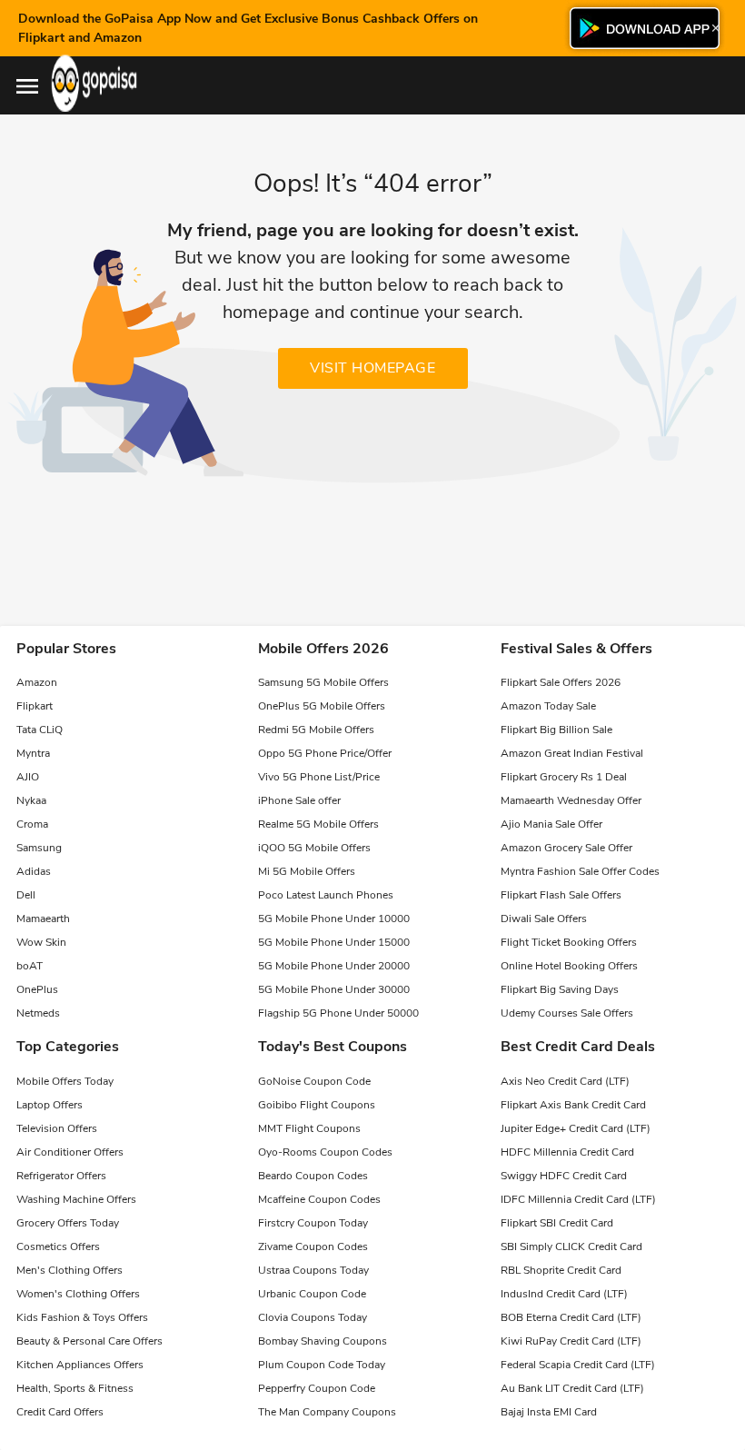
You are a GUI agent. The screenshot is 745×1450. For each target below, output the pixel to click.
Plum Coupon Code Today (321, 1364)
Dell (25, 895)
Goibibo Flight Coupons (316, 1104)
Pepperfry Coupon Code (316, 1388)
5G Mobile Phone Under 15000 (334, 942)
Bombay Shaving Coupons (322, 1341)
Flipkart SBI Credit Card (557, 1223)
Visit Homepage (372, 368)
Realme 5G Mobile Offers (318, 824)
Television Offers (56, 1128)
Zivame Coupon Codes (313, 1246)
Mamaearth (43, 918)
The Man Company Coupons (327, 1412)
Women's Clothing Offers (78, 1293)
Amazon (36, 682)
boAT (29, 965)
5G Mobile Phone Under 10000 (334, 918)
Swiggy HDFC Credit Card (564, 1175)
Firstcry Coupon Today (313, 1223)
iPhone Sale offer (299, 800)
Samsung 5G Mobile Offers (323, 682)
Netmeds (38, 1013)
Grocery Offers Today (67, 1223)
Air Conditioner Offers (70, 1152)
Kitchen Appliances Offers (80, 1364)
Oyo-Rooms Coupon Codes (325, 1152)
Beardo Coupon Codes (313, 1175)
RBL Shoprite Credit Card (561, 1270)
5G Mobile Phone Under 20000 (334, 965)
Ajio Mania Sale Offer (551, 824)
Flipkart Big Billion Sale (556, 729)
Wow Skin (41, 942)
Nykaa (31, 800)
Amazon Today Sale (548, 706)
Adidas (33, 871)
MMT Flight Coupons (309, 1128)
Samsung (39, 847)
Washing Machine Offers (76, 1199)
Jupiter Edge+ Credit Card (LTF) (576, 1128)
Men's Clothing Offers (69, 1270)
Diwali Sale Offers (544, 918)
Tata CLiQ (39, 729)
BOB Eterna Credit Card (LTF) (571, 1317)
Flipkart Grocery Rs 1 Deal (564, 777)
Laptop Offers (49, 1104)
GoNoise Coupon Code (314, 1081)
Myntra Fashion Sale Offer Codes (580, 871)
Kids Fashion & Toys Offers (82, 1317)
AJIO (27, 777)
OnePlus (37, 989)
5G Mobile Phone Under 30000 (334, 989)
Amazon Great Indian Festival (572, 753)
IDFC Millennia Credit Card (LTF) (578, 1199)
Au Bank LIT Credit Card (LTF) (572, 1388)
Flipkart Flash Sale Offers (561, 895)
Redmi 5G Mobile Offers (316, 729)
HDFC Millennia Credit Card (567, 1152)
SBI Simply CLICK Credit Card (571, 1246)
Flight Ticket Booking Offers (569, 942)
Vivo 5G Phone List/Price (319, 777)
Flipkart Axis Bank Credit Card (573, 1104)
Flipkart (34, 706)
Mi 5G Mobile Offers (306, 871)
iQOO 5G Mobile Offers (314, 847)
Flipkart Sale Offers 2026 (561, 682)
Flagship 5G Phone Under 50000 (338, 1013)
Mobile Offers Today (65, 1081)
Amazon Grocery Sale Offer (566, 847)
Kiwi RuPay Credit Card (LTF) (571, 1341)
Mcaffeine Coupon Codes (319, 1199)
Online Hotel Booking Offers (569, 965)
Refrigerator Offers (61, 1175)
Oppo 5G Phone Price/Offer (325, 753)
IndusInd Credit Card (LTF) (564, 1293)
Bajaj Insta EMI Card (549, 1412)
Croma (32, 824)
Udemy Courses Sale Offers (567, 1013)
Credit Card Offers (60, 1412)
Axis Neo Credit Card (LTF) (565, 1081)
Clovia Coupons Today (312, 1317)
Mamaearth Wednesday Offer (571, 800)
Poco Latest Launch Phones (325, 895)
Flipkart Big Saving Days (560, 989)
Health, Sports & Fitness (75, 1388)
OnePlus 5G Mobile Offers (321, 706)
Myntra (33, 753)
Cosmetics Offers (58, 1246)
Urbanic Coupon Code (312, 1293)
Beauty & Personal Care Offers (89, 1341)
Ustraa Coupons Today (313, 1270)
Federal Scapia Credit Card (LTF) (578, 1364)
